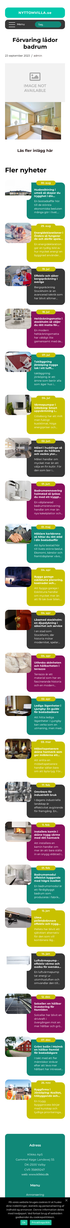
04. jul (46, 398)
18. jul (45, 312)
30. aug (46, 183)
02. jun (45, 441)
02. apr (45, 699)
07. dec (46, 1040)
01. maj (45, 527)
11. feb (46, 824)
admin (38, 55)
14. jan (46, 953)
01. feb (46, 868)
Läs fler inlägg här (35, 150)
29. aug (46, 226)
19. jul (45, 269)
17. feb (46, 785)
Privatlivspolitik (41, 1222)
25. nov (46, 1082)
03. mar (46, 742)
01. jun (46, 484)
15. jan (46, 910)
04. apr (46, 570)
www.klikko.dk (39, 1174)
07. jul (46, 355)
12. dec (45, 996)
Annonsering (35, 1194)
